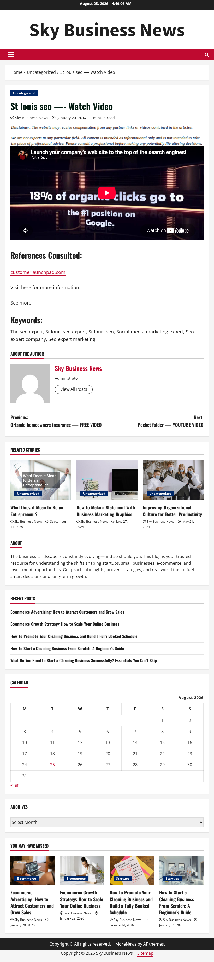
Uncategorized (24, 93)
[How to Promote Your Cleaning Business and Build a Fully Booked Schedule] (132, 870)
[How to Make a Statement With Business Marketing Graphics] (106, 480)
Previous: (56, 421)
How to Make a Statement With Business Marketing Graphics (105, 510)
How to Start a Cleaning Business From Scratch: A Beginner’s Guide (67, 648)
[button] (10, 54)
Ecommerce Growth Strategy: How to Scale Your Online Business (65, 624)
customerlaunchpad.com (38, 272)
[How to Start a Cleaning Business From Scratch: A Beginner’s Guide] (181, 870)
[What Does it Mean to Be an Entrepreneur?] (40, 480)
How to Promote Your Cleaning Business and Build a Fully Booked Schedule (74, 636)
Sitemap (145, 953)
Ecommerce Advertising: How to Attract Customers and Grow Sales (67, 612)
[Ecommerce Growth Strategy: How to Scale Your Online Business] (82, 870)
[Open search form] (207, 55)
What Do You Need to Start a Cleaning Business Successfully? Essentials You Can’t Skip (83, 660)
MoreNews (125, 944)
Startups (122, 878)
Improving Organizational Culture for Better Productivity (172, 510)
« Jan (15, 785)
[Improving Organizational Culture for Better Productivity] (173, 480)
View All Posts (73, 389)
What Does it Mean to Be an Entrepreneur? (36, 510)
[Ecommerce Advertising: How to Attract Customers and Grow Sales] (32, 870)
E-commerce (26, 878)
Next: (171, 421)
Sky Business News (107, 29)
